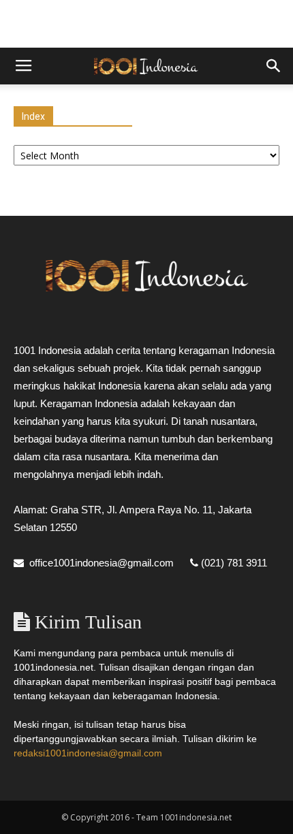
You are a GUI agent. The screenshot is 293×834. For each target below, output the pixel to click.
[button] (274, 66)
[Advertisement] (146, 24)
